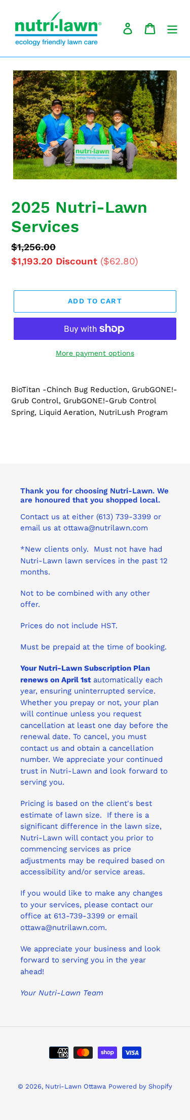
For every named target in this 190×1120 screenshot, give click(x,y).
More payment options (95, 353)
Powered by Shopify (140, 1086)
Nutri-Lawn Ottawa (75, 1086)
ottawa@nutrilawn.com (62, 927)
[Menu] (172, 28)
